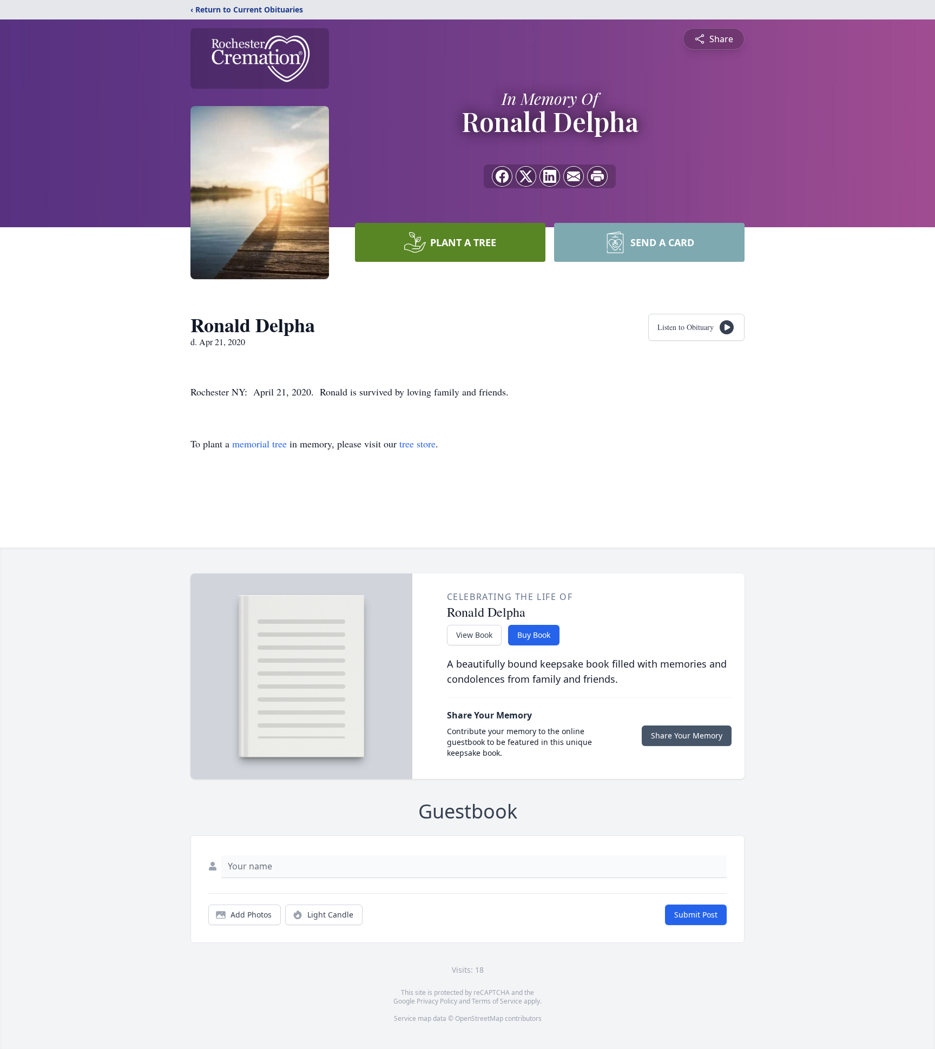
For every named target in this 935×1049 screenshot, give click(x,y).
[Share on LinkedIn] (549, 176)
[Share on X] (526, 176)
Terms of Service (497, 1001)
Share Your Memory (686, 735)
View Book (474, 635)
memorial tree (259, 443)
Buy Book (533, 635)
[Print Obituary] (597, 176)
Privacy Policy (437, 1001)
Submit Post (695, 914)
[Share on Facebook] (502, 176)
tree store (417, 443)
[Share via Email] (573, 176)
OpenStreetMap (479, 1018)
